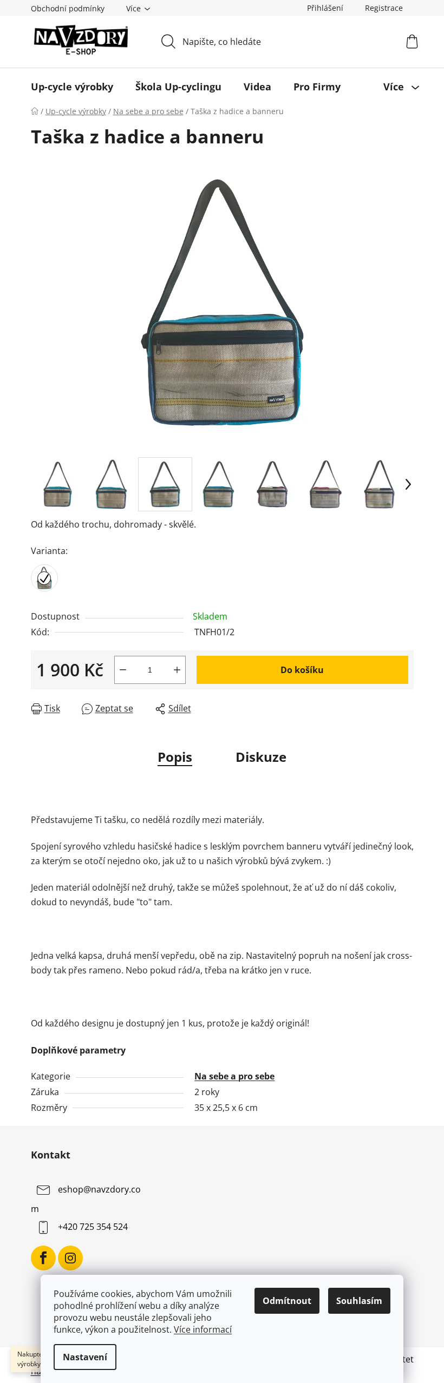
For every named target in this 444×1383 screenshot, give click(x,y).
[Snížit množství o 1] (123, 669)
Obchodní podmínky (68, 8)
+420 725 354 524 (93, 1227)
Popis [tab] (175, 757)
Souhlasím (359, 1301)
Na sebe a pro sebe (234, 1076)
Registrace (384, 8)
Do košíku (302, 670)
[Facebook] (43, 1258)
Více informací (203, 1329)
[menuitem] (72, 86)
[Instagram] (70, 1258)
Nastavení (85, 1357)
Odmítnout (287, 1301)
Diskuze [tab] (261, 757)
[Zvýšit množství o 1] (177, 669)
